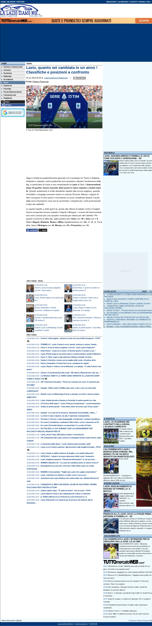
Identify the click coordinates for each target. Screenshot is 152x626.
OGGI (144, 291)
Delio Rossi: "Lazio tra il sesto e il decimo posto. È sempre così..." (68, 351)
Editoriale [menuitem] (8, 76)
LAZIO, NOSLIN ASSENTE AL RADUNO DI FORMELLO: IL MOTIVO (117, 488)
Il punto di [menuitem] (8, 86)
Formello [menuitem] (7, 89)
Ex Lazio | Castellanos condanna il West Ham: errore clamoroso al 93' (70, 422)
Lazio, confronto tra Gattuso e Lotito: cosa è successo (63, 475)
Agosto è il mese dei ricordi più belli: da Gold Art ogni (128, 317)
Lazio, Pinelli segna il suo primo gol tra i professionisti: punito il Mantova (71, 354)
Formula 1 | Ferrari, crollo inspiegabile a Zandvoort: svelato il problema (70, 419)
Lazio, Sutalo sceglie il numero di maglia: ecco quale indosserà (67, 453)
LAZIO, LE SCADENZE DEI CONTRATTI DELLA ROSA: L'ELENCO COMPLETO (116, 424)
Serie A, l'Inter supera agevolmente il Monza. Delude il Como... (67, 357)
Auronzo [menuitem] (7, 70)
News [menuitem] (6, 83)
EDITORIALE (109, 153)
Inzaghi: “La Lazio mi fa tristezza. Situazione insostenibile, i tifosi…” (69, 413)
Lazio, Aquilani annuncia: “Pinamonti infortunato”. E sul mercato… (68, 459)
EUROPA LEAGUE (111, 483)
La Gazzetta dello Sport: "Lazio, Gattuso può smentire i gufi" (66, 444)
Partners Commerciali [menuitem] (13, 67)
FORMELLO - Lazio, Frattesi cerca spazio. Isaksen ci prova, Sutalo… (69, 344)
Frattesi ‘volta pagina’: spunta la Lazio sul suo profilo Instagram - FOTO (70, 338)
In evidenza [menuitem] (8, 79)
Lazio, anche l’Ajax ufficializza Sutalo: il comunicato (62, 435)
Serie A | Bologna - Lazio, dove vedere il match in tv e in (129, 324)
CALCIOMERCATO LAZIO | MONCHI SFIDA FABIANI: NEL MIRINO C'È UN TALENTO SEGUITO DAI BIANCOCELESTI (118, 453)
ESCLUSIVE (109, 446)
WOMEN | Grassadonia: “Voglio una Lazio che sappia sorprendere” (69, 472)
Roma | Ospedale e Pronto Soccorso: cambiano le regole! (65, 363)
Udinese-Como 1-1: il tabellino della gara (122, 611)
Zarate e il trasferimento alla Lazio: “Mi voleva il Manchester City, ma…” (71, 373)
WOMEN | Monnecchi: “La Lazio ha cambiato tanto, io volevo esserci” (70, 463)
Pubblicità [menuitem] (8, 98)
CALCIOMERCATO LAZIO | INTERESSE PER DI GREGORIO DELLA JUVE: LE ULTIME (126, 540)
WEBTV (107, 511)
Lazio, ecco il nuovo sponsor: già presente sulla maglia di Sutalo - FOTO (71, 447)
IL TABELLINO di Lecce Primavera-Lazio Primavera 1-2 (64, 497)
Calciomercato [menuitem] (10, 95)
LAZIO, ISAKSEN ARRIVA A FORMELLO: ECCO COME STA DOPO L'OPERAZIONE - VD (126, 157)
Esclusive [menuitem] (8, 73)
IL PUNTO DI (109, 419)
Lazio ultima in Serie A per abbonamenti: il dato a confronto (65, 494)
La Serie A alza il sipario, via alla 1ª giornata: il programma (65, 416)
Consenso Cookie (135, 620)
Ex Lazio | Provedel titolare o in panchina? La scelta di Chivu (66, 425)
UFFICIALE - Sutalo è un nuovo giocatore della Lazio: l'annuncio (67, 456)
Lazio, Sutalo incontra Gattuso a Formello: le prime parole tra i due (68, 400)
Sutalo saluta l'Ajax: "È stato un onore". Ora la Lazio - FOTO (66, 491)
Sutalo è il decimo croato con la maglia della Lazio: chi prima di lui (68, 360)
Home (4, 63)
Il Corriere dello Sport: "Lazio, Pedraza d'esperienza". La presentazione (70, 404)
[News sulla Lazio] (20, 9)
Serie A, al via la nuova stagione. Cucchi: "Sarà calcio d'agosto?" (68, 348)
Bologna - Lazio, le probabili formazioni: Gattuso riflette (129, 326)
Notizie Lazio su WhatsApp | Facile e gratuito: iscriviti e (129, 304)
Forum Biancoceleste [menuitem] (13, 92)
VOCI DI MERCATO (112, 536)
